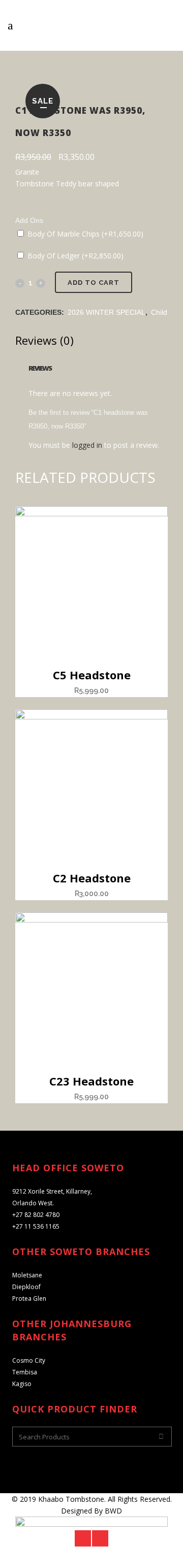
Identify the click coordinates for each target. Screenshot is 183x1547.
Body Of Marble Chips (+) (84, 234)
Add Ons (29, 220)
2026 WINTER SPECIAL (106, 312)
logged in (87, 445)
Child (159, 312)
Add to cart (93, 282)
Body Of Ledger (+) (74, 255)
